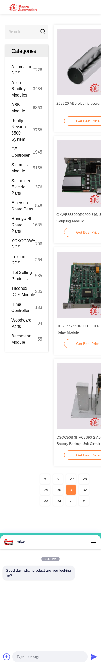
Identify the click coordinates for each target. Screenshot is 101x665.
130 (58, 490)
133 (45, 501)
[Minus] (94, 542)
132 (84, 490)
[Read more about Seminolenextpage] (45, 479)
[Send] (94, 656)
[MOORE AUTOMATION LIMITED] (23, 7)
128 (84, 479)
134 (58, 501)
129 (45, 490)
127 (71, 479)
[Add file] (6, 656)
